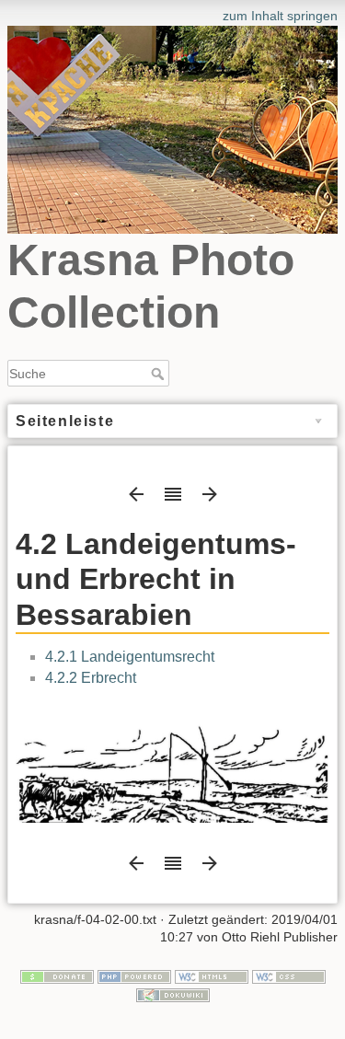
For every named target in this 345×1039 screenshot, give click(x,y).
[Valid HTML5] (211, 975)
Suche (159, 373)
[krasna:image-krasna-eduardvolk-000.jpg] (172, 766)
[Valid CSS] (289, 975)
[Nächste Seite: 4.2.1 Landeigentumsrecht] (210, 500)
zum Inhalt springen (280, 15)
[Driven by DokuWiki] (173, 994)
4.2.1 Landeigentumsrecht (129, 656)
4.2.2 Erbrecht (90, 678)
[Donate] (57, 975)
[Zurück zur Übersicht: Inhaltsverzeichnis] (173, 500)
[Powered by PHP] (134, 975)
